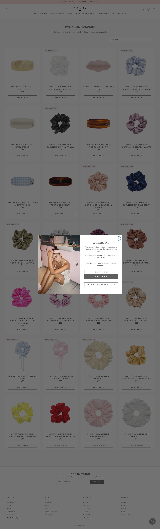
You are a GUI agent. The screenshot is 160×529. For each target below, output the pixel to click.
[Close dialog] (119, 238)
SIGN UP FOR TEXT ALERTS (101, 285)
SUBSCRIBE (101, 277)
